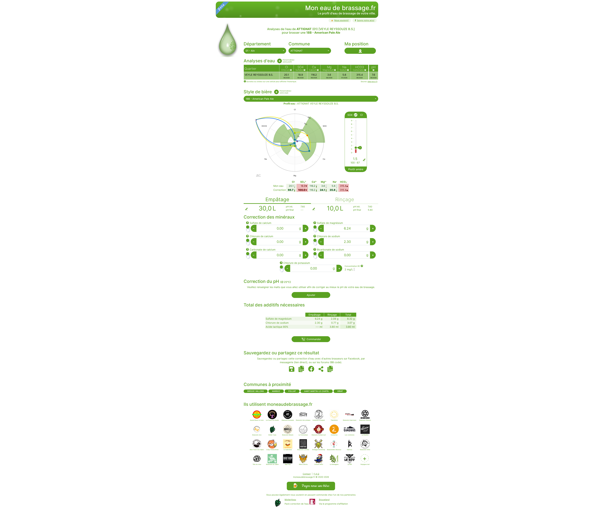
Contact (307, 474)
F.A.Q (316, 474)
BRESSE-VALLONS (255, 391)
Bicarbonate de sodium (330, 249)
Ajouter (311, 295)
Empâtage (277, 199)
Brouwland (324, 499)
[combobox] (265, 51)
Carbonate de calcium (262, 249)
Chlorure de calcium (261, 236)
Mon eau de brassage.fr (340, 8)
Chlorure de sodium (328, 236)
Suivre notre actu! (365, 20)
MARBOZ (276, 391)
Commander (314, 339)
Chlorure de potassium (296, 262)
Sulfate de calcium (260, 222)
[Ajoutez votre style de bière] (276, 92)
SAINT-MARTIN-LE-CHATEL (316, 391)
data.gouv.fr (372, 81)
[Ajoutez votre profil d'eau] (279, 61)
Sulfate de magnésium (330, 222)
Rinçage (344, 199)
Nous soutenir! (340, 20)
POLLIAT (292, 391)
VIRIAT (340, 391)
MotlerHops (290, 499)
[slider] (362, 148)
